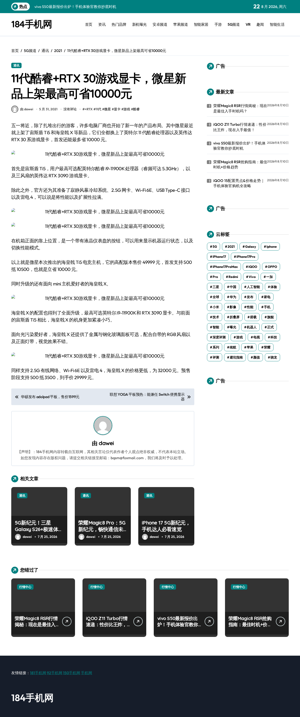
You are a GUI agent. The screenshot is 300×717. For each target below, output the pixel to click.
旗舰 (270, 317)
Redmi (233, 277)
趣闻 (260, 24)
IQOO (252, 267)
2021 (231, 246)
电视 (256, 337)
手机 (267, 307)
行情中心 (25, 587)
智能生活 (277, 24)
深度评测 (219, 337)
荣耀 (267, 347)
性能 (250, 307)
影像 (233, 307)
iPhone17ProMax (225, 267)
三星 (216, 287)
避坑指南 (236, 357)
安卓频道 (160, 24)
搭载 (253, 317)
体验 (273, 287)
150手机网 (71, 672)
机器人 (252, 327)
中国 (233, 287)
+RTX (89, 109)
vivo (252, 277)
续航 (233, 347)
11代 (98, 109)
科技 (273, 337)
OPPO (272, 267)
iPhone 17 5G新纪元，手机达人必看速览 (166, 526)
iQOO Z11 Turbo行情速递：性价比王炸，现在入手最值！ (239, 127)
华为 (233, 297)
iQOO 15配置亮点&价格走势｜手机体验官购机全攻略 (239, 183)
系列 (216, 347)
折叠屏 (235, 317)
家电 (267, 297)
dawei (106, 443)
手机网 (86, 672)
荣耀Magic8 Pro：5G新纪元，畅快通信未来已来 (101, 529)
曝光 (233, 327)
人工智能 (253, 287)
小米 (216, 307)
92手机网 (54, 672)
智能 (216, 327)
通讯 (16, 65)
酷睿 (136, 109)
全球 (216, 297)
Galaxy (250, 246)
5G (215, 246)
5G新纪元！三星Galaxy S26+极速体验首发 (39, 529)
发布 (250, 297)
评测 (216, 357)
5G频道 (234, 24)
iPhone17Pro (245, 257)
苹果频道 (180, 24)
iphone (271, 246)
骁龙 (273, 357)
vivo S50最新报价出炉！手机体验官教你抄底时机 (239, 146)
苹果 (250, 347)
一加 (269, 277)
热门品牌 (119, 24)
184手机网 (31, 24)
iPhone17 (219, 257)
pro (215, 277)
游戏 (127, 109)
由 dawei (26, 109)
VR (248, 24)
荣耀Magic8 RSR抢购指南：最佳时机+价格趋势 (240, 164)
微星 (107, 109)
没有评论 (70, 109)
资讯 (101, 24)
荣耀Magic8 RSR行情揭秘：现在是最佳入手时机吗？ (240, 108)
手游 (218, 24)
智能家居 (201, 24)
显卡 (117, 109)
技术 (216, 317)
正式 (270, 327)
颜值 (256, 357)
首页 (88, 24)
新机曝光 (139, 24)
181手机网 (38, 672)
